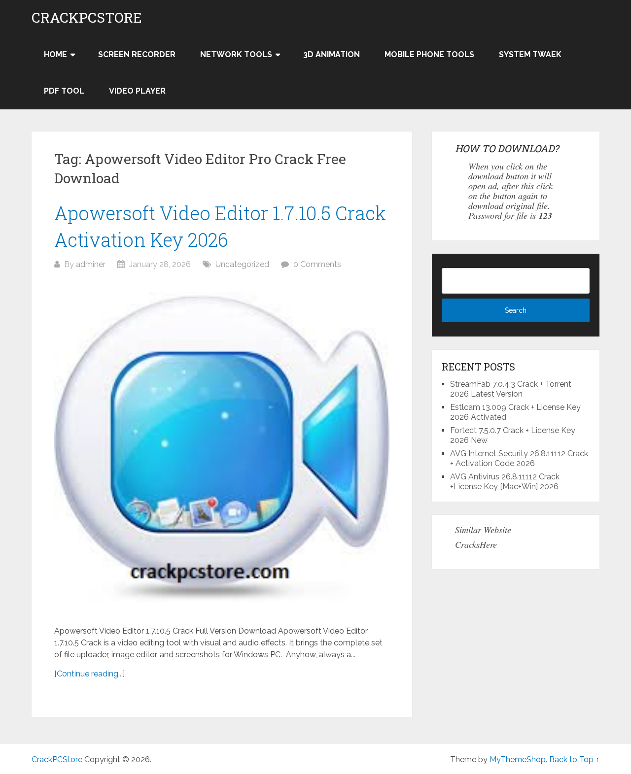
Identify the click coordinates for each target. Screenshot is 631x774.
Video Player (137, 91)
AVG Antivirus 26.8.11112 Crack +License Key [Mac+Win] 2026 (505, 481)
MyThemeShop (518, 759)
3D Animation (331, 54)
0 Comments (317, 264)
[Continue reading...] (89, 673)
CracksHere (476, 544)
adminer (90, 264)
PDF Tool (64, 91)
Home (55, 54)
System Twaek (530, 54)
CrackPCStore (87, 18)
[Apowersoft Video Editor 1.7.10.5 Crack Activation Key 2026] (221, 447)
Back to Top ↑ (574, 759)
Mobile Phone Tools (429, 54)
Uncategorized (242, 264)
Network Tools (236, 54)
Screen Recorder (136, 54)
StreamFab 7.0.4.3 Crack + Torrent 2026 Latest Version (510, 389)
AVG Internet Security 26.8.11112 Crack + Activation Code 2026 (519, 458)
